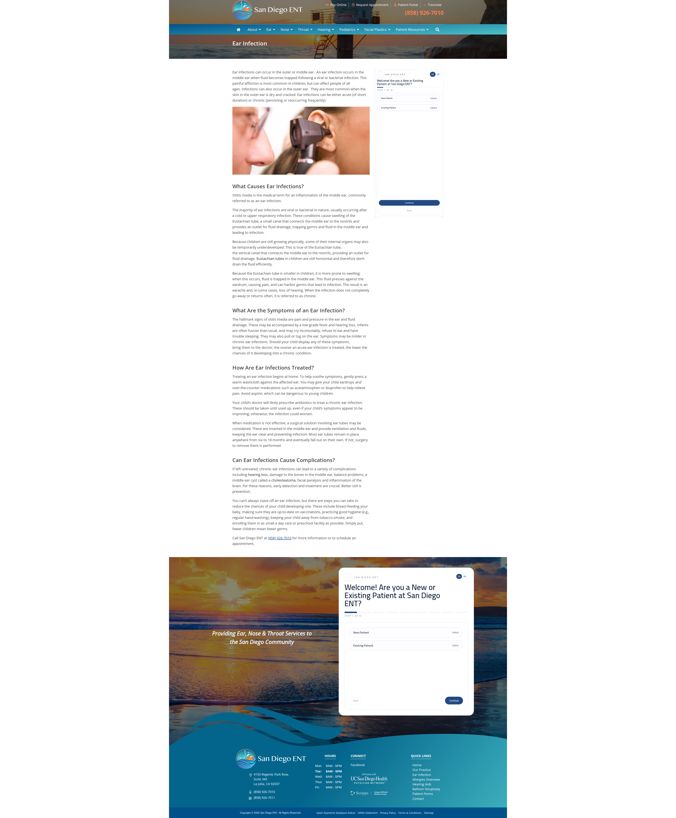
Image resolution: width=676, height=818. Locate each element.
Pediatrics (347, 29)
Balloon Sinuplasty (426, 789)
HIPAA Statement (368, 812)
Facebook (358, 764)
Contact (418, 799)
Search (437, 29)
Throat (303, 29)
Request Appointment (372, 5)
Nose (285, 29)
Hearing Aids (421, 784)
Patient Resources (410, 29)
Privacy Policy (388, 812)
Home (238, 29)
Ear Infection (421, 775)
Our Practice (421, 770)
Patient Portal (408, 5)
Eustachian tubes (270, 258)
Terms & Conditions (409, 812)
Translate (435, 5)
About (252, 29)
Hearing (324, 29)
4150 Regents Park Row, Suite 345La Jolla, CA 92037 (271, 779)
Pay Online (338, 5)
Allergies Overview (426, 779)
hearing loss (258, 474)
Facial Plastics (375, 29)
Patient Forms (422, 794)
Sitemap (429, 812)
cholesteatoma (283, 480)
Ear (269, 29)
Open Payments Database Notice (336, 812)
